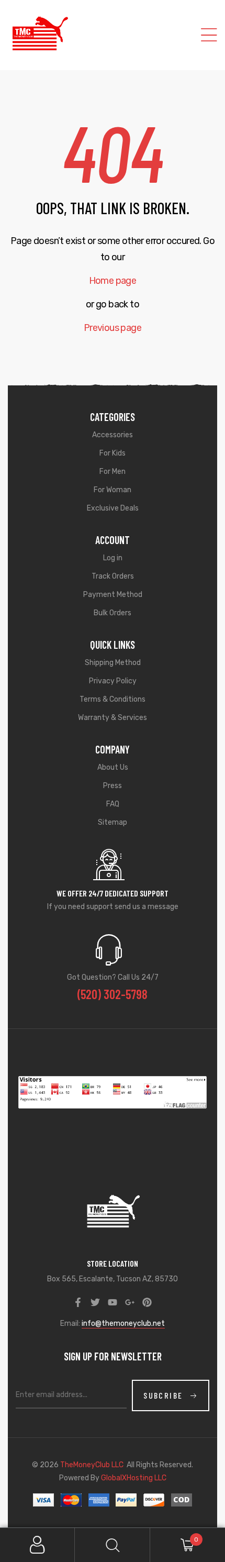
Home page (113, 280)
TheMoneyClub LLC (91, 1464)
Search (112, 1545)
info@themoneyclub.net (123, 1323)
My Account (37, 1545)
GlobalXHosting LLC (133, 1478)
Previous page (112, 328)
